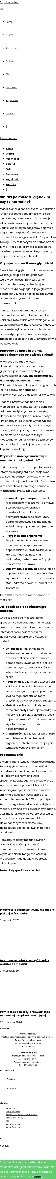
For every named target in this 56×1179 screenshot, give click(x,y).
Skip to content (9, 2)
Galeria (10, 164)
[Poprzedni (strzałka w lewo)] (1, 1158)
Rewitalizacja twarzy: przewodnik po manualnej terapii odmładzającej (25, 1013)
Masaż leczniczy (13, 1124)
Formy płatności (13, 1111)
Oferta (10, 153)
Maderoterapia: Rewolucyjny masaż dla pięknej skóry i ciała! (27, 911)
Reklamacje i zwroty (14, 1118)
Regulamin (12, 179)
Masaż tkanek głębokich (15, 270)
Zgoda (37, 1177)
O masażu (12, 174)
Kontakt (11, 184)
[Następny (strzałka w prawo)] (4, 1158)
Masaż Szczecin (13, 1127)
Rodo (8, 1121)
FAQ (8, 169)
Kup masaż (12, 159)
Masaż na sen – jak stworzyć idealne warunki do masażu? (24, 962)
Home (9, 148)
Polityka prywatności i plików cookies (21, 1114)
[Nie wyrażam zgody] (42, 1177)
